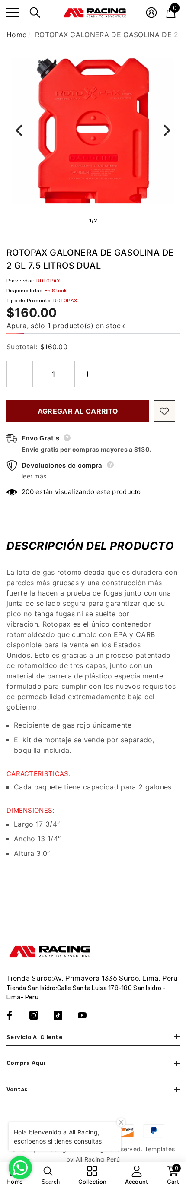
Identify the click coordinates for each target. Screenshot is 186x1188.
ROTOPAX (48, 281)
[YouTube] (82, 1015)
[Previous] (19, 130)
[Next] (167, 130)
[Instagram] (34, 1015)
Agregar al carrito (78, 411)
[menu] (12, 12)
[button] (35, 12)
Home (16, 34)
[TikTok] (58, 1015)
